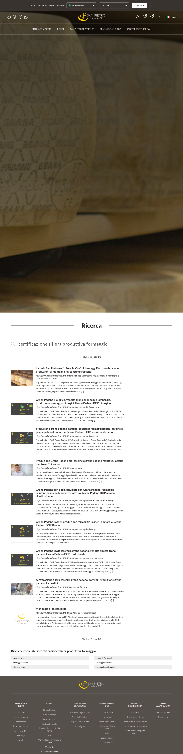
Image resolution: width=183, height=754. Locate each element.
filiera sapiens (18, 667)
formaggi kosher (19, 658)
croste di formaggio (104, 658)
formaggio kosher (20, 662)
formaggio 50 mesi (104, 662)
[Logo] (91, 17)
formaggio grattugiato (105, 667)
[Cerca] (137, 17)
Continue (139, 5)
